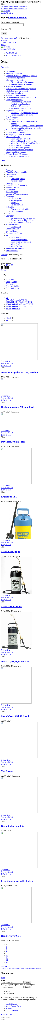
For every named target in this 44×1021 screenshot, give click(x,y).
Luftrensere (10, 190)
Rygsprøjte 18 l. (9, 496)
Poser (8, 213)
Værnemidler (16, 227)
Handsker (9, 183)
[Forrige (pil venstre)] (2, 1019)
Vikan (8, 235)
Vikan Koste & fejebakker (21, 242)
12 (7, 960)
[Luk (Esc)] (2, 1017)
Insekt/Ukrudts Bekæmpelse (17, 185)
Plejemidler (10, 207)
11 (7, 958)
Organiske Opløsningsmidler (17, 194)
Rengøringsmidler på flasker (22, 222)
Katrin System (16, 200)
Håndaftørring (16, 198)
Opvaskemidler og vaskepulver (23, 218)
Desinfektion (11, 174)
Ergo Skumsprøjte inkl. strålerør (17, 881)
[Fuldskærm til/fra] (7, 1017)
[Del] (4, 1017)
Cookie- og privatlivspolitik (10, 968)
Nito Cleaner (7, 771)
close (3, 160)
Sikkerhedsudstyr (12, 224)
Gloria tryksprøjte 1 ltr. (12, 826)
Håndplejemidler (17, 211)
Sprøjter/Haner (11, 231)
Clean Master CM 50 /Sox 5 (15, 716)
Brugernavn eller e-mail (11, 22)
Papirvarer (10, 196)
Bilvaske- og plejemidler (20, 209)
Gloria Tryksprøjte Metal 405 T (17, 661)
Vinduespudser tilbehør (15, 248)
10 (7, 956)
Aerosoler (9, 170)
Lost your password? (9, 38)
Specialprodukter (12, 229)
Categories (5, 67)
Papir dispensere (17, 181)
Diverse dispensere (18, 179)
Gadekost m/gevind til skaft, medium (19, 372)
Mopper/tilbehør (12, 192)
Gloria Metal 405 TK (11, 606)
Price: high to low (13, 288)
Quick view (5, 361)
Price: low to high (13, 286)
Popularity (10, 279)
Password (5, 29)
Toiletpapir (15, 203)
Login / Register (12, 1010)
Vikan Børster (16, 237)
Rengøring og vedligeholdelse (22, 220)
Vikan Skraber (16, 246)
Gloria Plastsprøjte (10, 551)
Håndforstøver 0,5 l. (11, 936)
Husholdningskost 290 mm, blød (17, 407)
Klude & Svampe (12, 187)
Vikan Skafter (16, 244)
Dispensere (10, 176)
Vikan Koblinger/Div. (19, 240)
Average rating (11, 282)
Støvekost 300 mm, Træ (13, 441)
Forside (4, 255)
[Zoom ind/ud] (9, 1017)
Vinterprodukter (12, 251)
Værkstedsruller (17, 205)
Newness (9, 284)
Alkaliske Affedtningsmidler (17, 172)
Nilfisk (8, 318)
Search (27, 982)
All (7, 298)
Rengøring (10, 216)
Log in (4, 34)
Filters (3, 270)
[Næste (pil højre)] (4, 1019)
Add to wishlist (7, 363)
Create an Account (17, 17)
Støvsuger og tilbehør (14, 233)
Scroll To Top (6, 1014)
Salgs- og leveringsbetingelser (31, 968)
